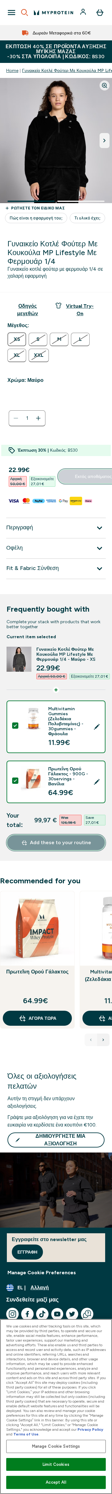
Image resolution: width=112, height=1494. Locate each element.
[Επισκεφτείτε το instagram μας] (12, 1314)
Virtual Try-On (80, 309)
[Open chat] (87, 1314)
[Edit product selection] (97, 727)
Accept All (56, 1482)
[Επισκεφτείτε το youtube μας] (57, 1314)
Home (12, 70)
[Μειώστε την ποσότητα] (16, 418)
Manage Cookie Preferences (41, 1272)
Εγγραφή (27, 1252)
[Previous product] (91, 1040)
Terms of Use (26, 1434)
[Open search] (24, 12)
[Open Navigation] (11, 12)
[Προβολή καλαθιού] (99, 12)
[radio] (16, 339)
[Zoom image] (105, 85)
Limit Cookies (56, 1464)
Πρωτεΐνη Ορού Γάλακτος (37, 971)
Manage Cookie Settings (56, 1446)
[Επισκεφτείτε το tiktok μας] (42, 1314)
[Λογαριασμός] (83, 12)
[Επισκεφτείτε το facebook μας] (27, 1314)
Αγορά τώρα (42, 1018)
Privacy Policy (90, 1429)
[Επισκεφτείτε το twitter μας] (72, 1314)
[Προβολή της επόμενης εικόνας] (105, 140)
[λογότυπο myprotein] (53, 12)
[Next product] (103, 1040)
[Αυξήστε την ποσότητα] (38, 418)
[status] (27, 418)
